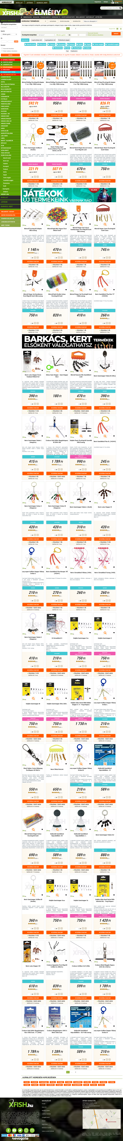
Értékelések (64, 40)
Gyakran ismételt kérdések (48, 1131)
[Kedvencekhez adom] (42, 78)
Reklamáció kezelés (46, 1127)
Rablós (80, 44)
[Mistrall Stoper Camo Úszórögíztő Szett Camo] (105, 232)
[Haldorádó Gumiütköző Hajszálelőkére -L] (81, 837)
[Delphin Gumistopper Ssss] (57, 903)
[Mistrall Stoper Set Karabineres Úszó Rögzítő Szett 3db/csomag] (33, 297)
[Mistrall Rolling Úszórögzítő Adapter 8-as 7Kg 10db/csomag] (81, 85)
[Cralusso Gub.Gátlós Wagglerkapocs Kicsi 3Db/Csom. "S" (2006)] (33, 1034)
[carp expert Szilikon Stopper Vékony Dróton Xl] (105, 1034)
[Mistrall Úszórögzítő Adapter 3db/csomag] (33, 232)
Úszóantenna (58, 48)
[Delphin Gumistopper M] (33, 706)
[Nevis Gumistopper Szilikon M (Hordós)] (33, 903)
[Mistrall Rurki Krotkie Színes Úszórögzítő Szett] (57, 297)
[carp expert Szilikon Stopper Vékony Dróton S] (33, 575)
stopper (61, 1082)
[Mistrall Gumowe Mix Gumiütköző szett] (81, 378)
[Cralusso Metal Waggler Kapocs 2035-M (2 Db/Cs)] (105, 968)
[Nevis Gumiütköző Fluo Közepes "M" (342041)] (57, 575)
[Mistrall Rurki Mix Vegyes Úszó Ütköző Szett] (57, 232)
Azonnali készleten (8, 48)
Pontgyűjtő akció (46, 1117)
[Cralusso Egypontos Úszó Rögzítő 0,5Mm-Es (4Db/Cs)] (57, 968)
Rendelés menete (46, 1110)
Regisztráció (45, 1124)
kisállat (19, 3)
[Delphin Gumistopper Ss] (81, 903)
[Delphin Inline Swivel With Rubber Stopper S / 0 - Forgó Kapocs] (81, 706)
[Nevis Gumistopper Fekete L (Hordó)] (81, 509)
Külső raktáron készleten (10, 51)
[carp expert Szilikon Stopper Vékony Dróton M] (81, 771)
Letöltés (98, 17)
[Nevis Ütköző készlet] (57, 771)
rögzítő (68, 1085)
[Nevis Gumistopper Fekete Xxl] (105, 837)
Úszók (68, 48)
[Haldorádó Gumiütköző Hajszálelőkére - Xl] (105, 771)
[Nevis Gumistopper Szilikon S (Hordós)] (33, 151)
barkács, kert (42, 3)
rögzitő (60, 1085)
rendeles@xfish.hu (90, 1104)
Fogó (67, 51)
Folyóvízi (52, 44)
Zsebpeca (88, 48)
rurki (87, 1085)
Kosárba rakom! (33, 115)
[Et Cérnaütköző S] (57, 640)
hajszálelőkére (77, 1085)
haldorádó (51, 1085)
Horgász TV (56, 17)
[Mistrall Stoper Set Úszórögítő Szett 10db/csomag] (81, 297)
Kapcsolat (90, 17)
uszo (43, 1085)
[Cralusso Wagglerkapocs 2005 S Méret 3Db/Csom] (57, 1034)
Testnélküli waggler (113, 44)
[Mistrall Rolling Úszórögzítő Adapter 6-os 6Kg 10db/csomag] (57, 85)
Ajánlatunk (25, 40)
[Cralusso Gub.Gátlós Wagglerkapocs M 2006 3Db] (57, 444)
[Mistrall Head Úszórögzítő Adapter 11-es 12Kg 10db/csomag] (105, 85)
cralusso (104, 1082)
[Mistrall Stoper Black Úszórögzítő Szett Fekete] (105, 151)
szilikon (88, 1082)
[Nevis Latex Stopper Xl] (105, 509)
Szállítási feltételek (46, 1114)
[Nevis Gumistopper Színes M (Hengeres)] (57, 509)
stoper (27, 1085)
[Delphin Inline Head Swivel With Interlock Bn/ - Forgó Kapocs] (105, 903)
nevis (27, 1082)
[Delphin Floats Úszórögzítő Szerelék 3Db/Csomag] (81, 444)
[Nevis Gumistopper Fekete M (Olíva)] (105, 378)
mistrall (35, 1082)
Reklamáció (80, 17)
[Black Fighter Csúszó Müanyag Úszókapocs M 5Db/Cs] (33, 771)
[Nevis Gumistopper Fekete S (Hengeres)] (33, 640)
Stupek (88, 44)
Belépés (43, 1121)
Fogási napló (45, 17)
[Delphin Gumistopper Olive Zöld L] (57, 706)
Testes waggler (98, 44)
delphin (69, 1082)
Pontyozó (72, 44)
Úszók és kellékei (64, 21)
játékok (30, 3)
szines (94, 1085)
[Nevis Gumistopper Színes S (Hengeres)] (33, 509)
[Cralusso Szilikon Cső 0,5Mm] (81, 968)
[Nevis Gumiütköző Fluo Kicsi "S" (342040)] (105, 297)
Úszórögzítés (76, 21)
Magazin (36, 17)
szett (53, 1082)
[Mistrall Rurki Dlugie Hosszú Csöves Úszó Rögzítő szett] (81, 151)
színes (102, 1085)
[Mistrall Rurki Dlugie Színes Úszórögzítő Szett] (33, 837)
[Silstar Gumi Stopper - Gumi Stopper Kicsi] (57, 378)
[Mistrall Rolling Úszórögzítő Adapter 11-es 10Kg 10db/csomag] (33, 85)
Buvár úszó (42, 44)
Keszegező (62, 44)
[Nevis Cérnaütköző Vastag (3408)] (104, 575)
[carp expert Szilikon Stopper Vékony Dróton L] (105, 706)
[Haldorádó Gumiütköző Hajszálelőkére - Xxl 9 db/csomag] (81, 1034)
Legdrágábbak (50, 40)
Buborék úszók (30, 44)
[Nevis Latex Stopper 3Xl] (33, 968)
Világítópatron (74, 51)
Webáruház (27, 17)
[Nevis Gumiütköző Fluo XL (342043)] (105, 444)
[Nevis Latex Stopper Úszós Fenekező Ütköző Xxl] (33, 378)
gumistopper (44, 1082)
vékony (112, 1082)
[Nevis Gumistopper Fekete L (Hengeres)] (33, 444)
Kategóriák (53, 21)
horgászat (7, 2)
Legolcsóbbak (37, 40)
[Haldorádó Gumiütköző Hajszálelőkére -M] (57, 837)
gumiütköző (78, 1082)
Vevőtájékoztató (68, 17)
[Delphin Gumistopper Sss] (81, 640)
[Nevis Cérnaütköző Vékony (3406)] (80, 575)
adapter (35, 1085)
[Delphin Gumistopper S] (105, 640)
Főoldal (43, 1103)
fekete (95, 1082)
